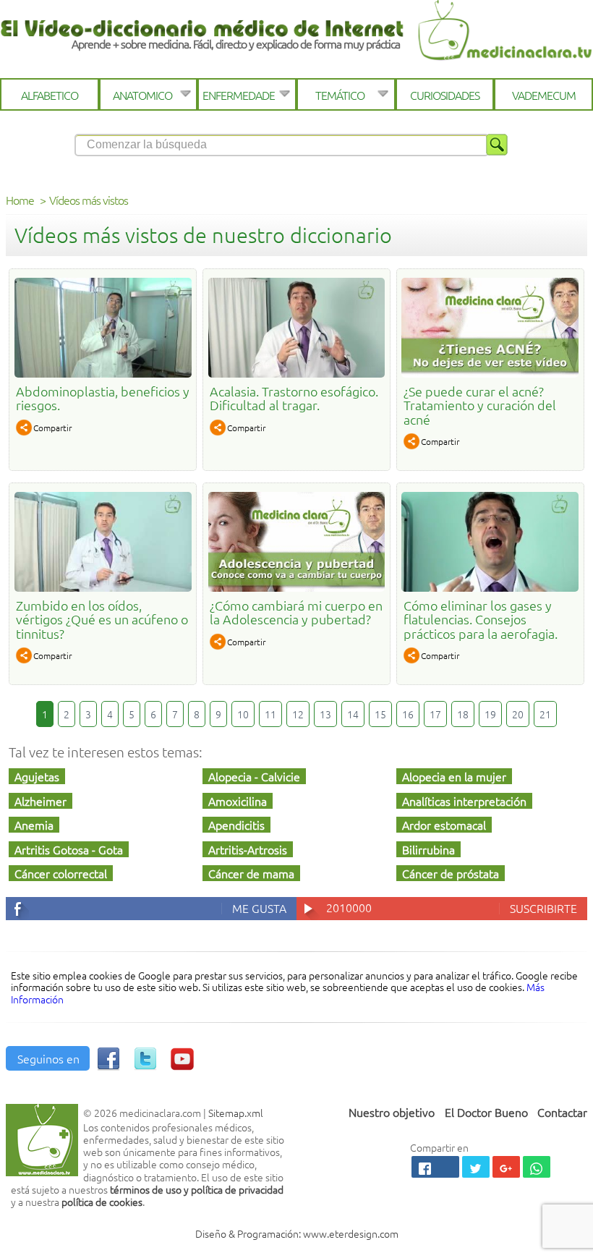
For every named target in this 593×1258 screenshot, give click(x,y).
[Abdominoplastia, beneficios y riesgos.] (103, 373)
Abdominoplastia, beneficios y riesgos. (102, 398)
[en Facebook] (108, 1065)
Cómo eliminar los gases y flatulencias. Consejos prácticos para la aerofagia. (481, 619)
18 (463, 714)
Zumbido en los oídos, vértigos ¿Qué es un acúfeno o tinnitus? (102, 619)
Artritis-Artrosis (247, 849)
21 (545, 714)
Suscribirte (543, 908)
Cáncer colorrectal (61, 873)
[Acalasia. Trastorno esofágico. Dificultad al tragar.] (296, 373)
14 (353, 714)
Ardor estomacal (444, 825)
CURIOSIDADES (444, 95)
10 (243, 714)
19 (490, 714)
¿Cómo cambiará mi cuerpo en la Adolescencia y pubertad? (296, 612)
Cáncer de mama (251, 873)
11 (270, 714)
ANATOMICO (142, 95)
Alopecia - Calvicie (254, 776)
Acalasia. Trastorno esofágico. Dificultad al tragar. (294, 398)
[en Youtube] (182, 1065)
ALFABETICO (49, 95)
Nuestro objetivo (392, 1112)
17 (435, 714)
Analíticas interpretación (464, 801)
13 (325, 714)
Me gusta (259, 908)
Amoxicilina (237, 801)
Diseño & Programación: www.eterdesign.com (296, 1233)
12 (298, 714)
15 (380, 714)
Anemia (34, 825)
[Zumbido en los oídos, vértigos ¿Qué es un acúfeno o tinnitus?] (103, 587)
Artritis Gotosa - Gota (69, 849)
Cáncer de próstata (450, 873)
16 (408, 714)
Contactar (562, 1112)
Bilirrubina (428, 849)
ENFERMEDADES (241, 95)
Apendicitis (236, 825)
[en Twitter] (145, 1065)
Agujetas (37, 776)
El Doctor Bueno (486, 1112)
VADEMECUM (544, 95)
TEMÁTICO (339, 95)
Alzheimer (40, 801)
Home (20, 200)
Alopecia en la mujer (454, 776)
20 (518, 714)
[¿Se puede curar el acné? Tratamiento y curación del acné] (490, 373)
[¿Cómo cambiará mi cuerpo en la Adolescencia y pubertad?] (296, 587)
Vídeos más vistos (88, 200)
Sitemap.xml (235, 1112)
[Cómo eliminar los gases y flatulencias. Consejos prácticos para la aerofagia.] (490, 587)
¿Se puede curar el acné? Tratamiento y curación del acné (480, 405)
